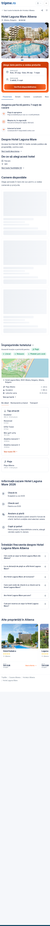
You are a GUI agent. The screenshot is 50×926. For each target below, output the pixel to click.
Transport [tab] (34, 403)
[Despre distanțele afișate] (33, 345)
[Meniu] (46, 3)
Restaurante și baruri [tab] (19, 403)
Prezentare (7, 97)
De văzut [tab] (5, 403)
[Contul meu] (39, 3)
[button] (25, 72)
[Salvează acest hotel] (47, 10)
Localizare (37, 97)
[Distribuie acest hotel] (42, 10)
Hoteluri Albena (29, 677)
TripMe (4, 677)
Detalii (17, 97)
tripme (8, 3)
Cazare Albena (14, 677)
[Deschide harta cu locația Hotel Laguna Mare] (25, 368)
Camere (27, 97)
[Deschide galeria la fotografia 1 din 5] (25, 40)
